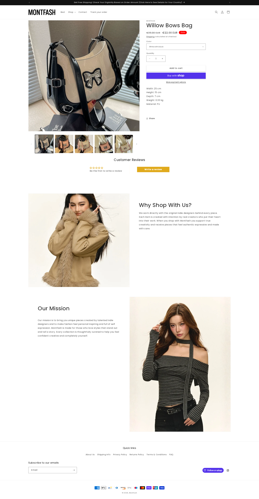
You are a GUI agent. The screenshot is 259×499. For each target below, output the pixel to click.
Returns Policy (137, 454)
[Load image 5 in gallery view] (124, 144)
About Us (90, 454)
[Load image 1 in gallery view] (44, 144)
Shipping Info (103, 454)
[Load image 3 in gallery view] (84, 144)
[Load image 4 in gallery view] (104, 144)
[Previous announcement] (29, 2)
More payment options (176, 82)
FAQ (171, 454)
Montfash (133, 493)
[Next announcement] (230, 2)
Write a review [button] (153, 169)
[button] (72, 12)
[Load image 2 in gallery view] (64, 144)
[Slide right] (137, 144)
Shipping (150, 36)
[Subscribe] (74, 470)
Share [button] (152, 118)
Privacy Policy (120, 454)
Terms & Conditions (156, 454)
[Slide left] (31, 144)
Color (148, 41)
